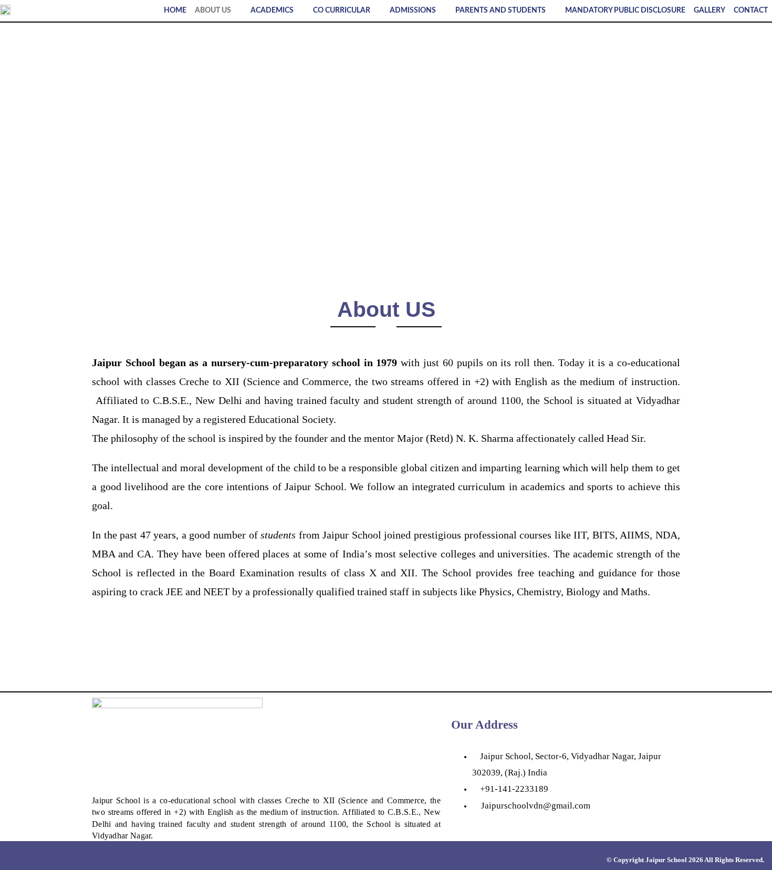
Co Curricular (341, 10)
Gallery (709, 10)
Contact (751, 10)
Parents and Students (500, 10)
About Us (213, 10)
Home (175, 10)
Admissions (413, 10)
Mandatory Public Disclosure (625, 10)
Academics (272, 10)
